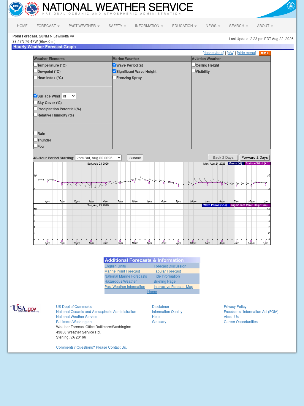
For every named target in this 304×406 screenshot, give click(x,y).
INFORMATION (147, 25)
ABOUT (263, 25)
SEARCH (237, 25)
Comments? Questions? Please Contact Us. (91, 347)
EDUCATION (183, 25)
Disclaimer (160, 306)
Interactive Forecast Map (173, 286)
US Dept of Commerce (74, 306)
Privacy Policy (235, 306)
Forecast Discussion (170, 265)
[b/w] (230, 52)
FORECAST (47, 25)
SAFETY (116, 25)
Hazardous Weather (120, 281)
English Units (115, 265)
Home (152, 291)
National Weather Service (76, 316)
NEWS (211, 25)
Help (156, 316)
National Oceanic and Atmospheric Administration (96, 311)
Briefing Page (165, 281)
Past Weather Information (124, 286)
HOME (22, 25)
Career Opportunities (241, 321)
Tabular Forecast (167, 270)
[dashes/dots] (213, 52)
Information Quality (167, 311)
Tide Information (167, 275)
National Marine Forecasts (125, 275)
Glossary (159, 321)
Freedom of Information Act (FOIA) (251, 311)
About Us (231, 316)
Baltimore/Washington (74, 321)
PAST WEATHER (83, 25)
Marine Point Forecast (122, 270)
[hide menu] (246, 52)
